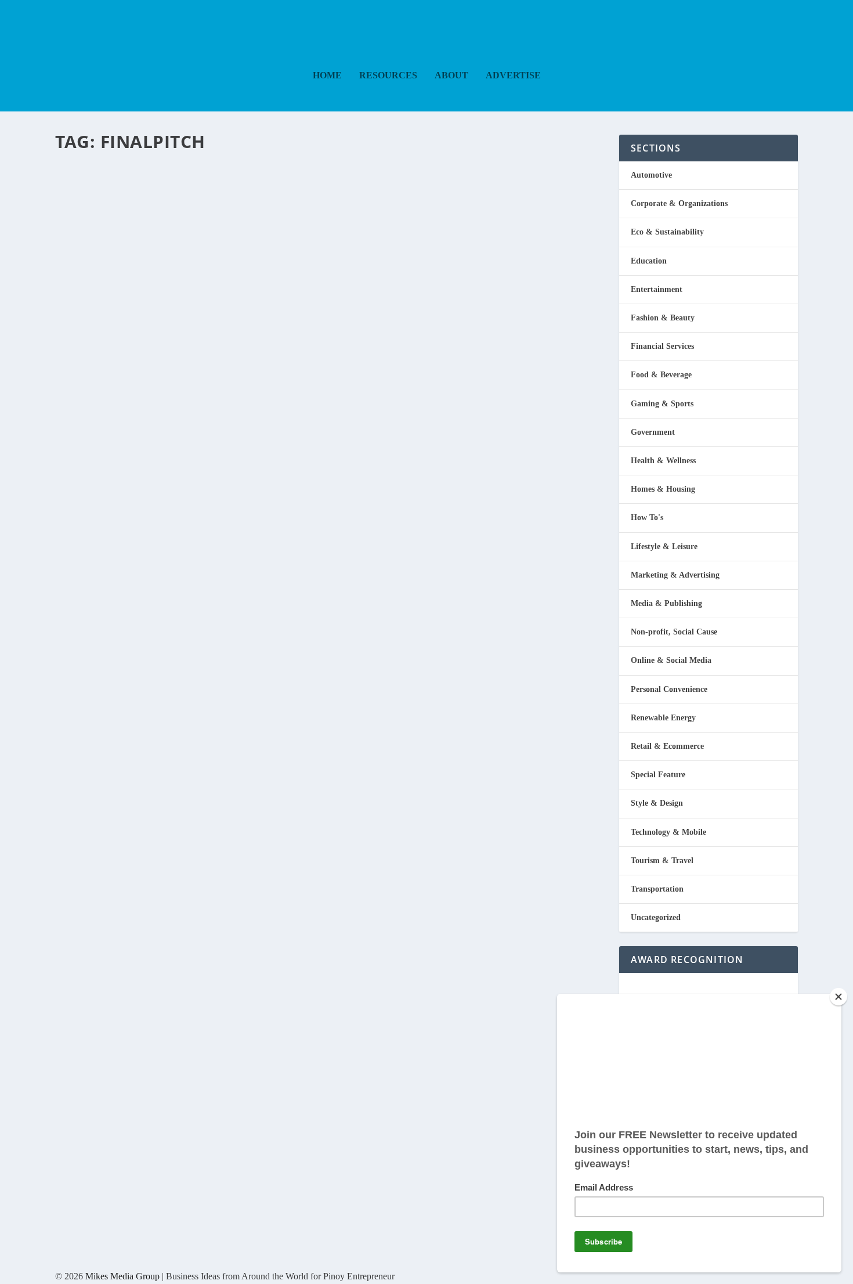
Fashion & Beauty (663, 317)
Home (327, 75)
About (451, 75)
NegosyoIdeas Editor (104, 209)
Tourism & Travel (662, 860)
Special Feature (658, 774)
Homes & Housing (663, 489)
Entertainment (656, 289)
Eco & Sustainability (667, 232)
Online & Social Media (671, 660)
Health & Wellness (663, 460)
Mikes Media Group (122, 1276)
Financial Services (662, 346)
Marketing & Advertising (675, 575)
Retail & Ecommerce (667, 746)
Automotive (651, 175)
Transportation (657, 889)
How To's (647, 517)
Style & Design (657, 803)
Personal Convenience (669, 689)
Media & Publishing (239, 209)
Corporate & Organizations (679, 203)
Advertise (513, 75)
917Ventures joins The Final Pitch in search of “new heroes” (324, 177)
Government (653, 432)
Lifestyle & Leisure (664, 546)
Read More (103, 256)
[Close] (838, 996)
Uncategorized (656, 917)
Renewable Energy (663, 717)
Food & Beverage (661, 374)
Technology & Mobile (668, 832)
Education (194, 209)
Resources (388, 75)
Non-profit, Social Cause (674, 631)
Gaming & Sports (662, 403)
